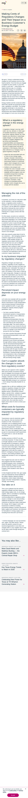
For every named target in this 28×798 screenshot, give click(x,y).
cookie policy (13, 790)
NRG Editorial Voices (7, 28)
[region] (14, 792)
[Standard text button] (21, 74)
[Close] (25, 789)
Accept (13, 795)
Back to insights (8, 9)
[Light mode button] (5, 74)
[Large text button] (24, 74)
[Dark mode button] (3, 74)
